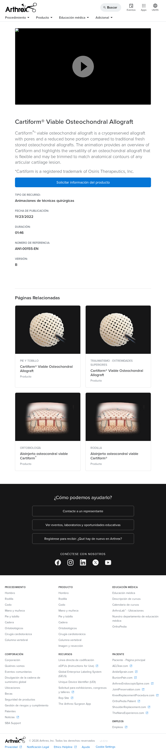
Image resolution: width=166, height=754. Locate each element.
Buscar (110, 7)
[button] (83, 182)
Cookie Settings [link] (105, 747)
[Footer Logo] (15, 740)
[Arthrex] (21, 7)
